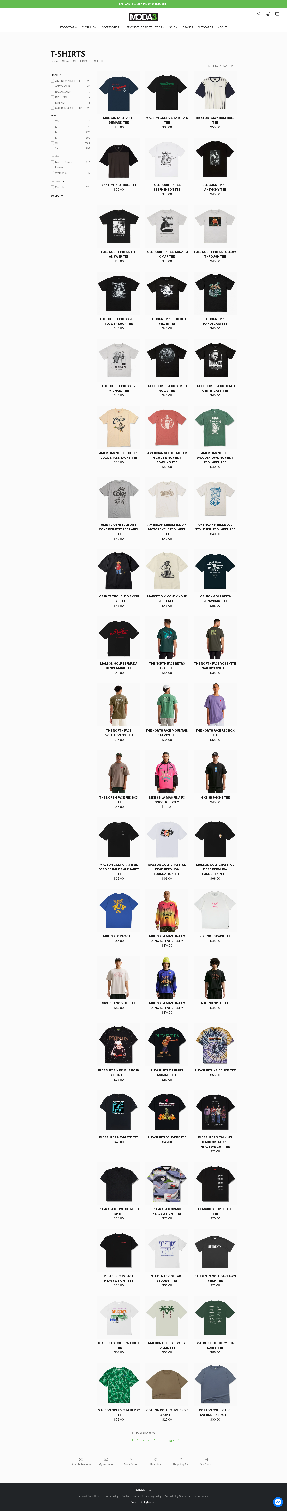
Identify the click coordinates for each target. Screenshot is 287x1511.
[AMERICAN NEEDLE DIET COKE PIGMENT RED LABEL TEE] (118, 498)
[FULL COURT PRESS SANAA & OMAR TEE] (166, 226)
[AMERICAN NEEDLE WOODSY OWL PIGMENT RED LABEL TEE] (215, 427)
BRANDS (188, 27)
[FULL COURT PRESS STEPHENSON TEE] (166, 159)
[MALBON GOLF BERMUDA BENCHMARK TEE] (118, 637)
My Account (106, 1464)
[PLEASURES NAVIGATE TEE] (118, 1111)
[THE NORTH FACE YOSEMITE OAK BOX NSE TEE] (215, 637)
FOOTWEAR (67, 27)
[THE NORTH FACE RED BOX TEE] (215, 704)
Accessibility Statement (178, 1496)
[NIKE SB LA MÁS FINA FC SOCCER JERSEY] (166, 771)
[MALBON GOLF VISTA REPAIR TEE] (166, 92)
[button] (143, 16)
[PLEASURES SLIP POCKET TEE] (215, 1183)
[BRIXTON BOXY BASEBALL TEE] (215, 92)
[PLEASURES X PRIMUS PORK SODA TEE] (118, 1044)
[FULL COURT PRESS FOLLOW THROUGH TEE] (215, 226)
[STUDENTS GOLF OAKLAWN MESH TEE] (215, 1250)
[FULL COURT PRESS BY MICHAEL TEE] (118, 360)
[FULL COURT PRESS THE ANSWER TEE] (118, 226)
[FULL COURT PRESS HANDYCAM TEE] (215, 293)
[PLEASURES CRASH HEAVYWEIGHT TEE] (166, 1183)
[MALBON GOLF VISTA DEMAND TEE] (118, 92)
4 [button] (149, 1440)
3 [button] (143, 1440)
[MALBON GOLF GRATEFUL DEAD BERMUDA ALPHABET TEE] (118, 838)
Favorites (156, 1464)
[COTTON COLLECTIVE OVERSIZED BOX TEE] (215, 1384)
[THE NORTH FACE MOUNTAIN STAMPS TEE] (166, 704)
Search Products (81, 1464)
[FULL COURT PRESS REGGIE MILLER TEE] (166, 293)
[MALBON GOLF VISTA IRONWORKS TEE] (215, 570)
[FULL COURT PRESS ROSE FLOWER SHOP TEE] (118, 293)
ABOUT (222, 27)
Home (54, 61)
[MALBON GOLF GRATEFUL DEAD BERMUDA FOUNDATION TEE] (166, 838)
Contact (126, 1496)
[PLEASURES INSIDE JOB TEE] (215, 1044)
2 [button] (137, 1440)
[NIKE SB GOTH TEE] (215, 977)
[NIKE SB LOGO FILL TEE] (118, 977)
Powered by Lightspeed (143, 1502)
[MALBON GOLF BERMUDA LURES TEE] (215, 1317)
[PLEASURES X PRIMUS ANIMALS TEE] (166, 1044)
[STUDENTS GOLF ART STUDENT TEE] (166, 1250)
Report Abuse (201, 1496)
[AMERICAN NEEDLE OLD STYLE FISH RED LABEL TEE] (215, 498)
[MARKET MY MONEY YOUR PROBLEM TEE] (166, 570)
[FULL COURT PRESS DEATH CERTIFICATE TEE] (215, 360)
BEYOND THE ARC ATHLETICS (144, 27)
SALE (172, 27)
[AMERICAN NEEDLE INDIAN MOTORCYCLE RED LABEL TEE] (166, 498)
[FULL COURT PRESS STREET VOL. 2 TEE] (166, 360)
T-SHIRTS (97, 61)
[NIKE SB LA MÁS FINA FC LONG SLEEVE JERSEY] (166, 910)
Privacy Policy (110, 1496)
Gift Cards (206, 1464)
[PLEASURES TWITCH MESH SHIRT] (118, 1183)
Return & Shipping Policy (147, 1496)
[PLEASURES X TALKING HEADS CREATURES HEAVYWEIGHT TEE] (215, 1111)
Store (65, 61)
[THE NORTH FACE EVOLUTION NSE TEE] (118, 704)
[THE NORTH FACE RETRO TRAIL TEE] (166, 637)
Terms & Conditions (88, 1496)
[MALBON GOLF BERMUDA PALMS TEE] (166, 1317)
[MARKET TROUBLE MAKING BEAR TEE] (118, 570)
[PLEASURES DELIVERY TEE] (166, 1111)
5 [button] (154, 1440)
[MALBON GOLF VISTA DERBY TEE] (118, 1384)
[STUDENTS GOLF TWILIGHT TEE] (118, 1317)
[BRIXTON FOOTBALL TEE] (118, 159)
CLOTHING (88, 27)
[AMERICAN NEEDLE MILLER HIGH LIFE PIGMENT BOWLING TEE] (166, 427)
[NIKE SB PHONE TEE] (215, 771)
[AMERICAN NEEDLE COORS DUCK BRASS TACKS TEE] (118, 427)
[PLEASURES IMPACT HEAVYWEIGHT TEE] (118, 1250)
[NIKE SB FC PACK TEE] (118, 910)
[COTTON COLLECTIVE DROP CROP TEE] (166, 1384)
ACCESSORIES (111, 27)
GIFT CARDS (205, 27)
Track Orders (131, 1464)
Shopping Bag (180, 1464)
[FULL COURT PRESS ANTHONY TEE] (215, 159)
